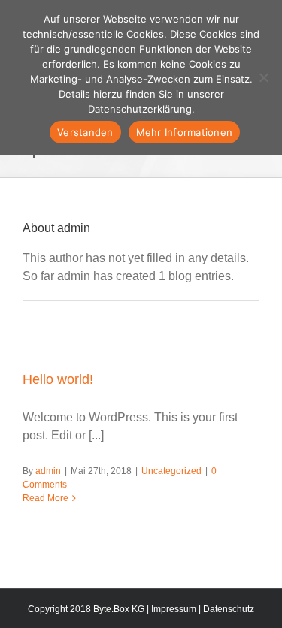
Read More (45, 498)
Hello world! (58, 379)
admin (48, 471)
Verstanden (85, 132)
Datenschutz (228, 609)
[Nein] (263, 77)
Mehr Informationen (184, 132)
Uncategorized (171, 471)
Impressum (173, 609)
